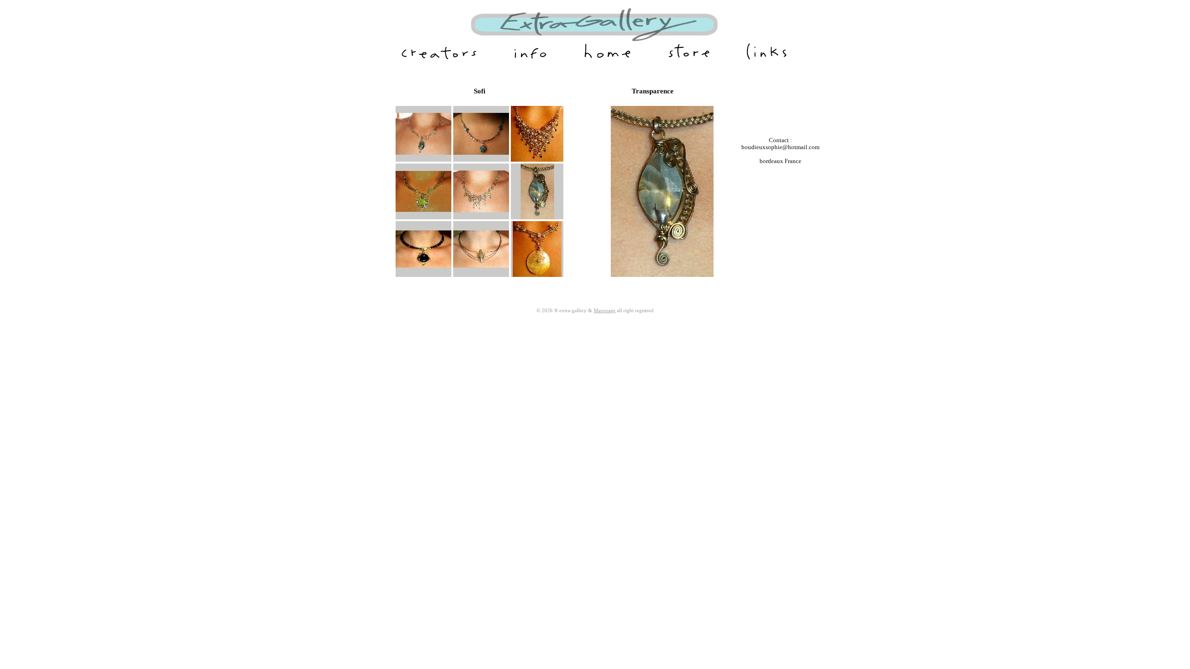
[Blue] (481, 153)
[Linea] (481, 265)
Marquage (604, 310)
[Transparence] (537, 217)
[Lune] (537, 275)
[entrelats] (423, 153)
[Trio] (481, 210)
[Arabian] (537, 160)
